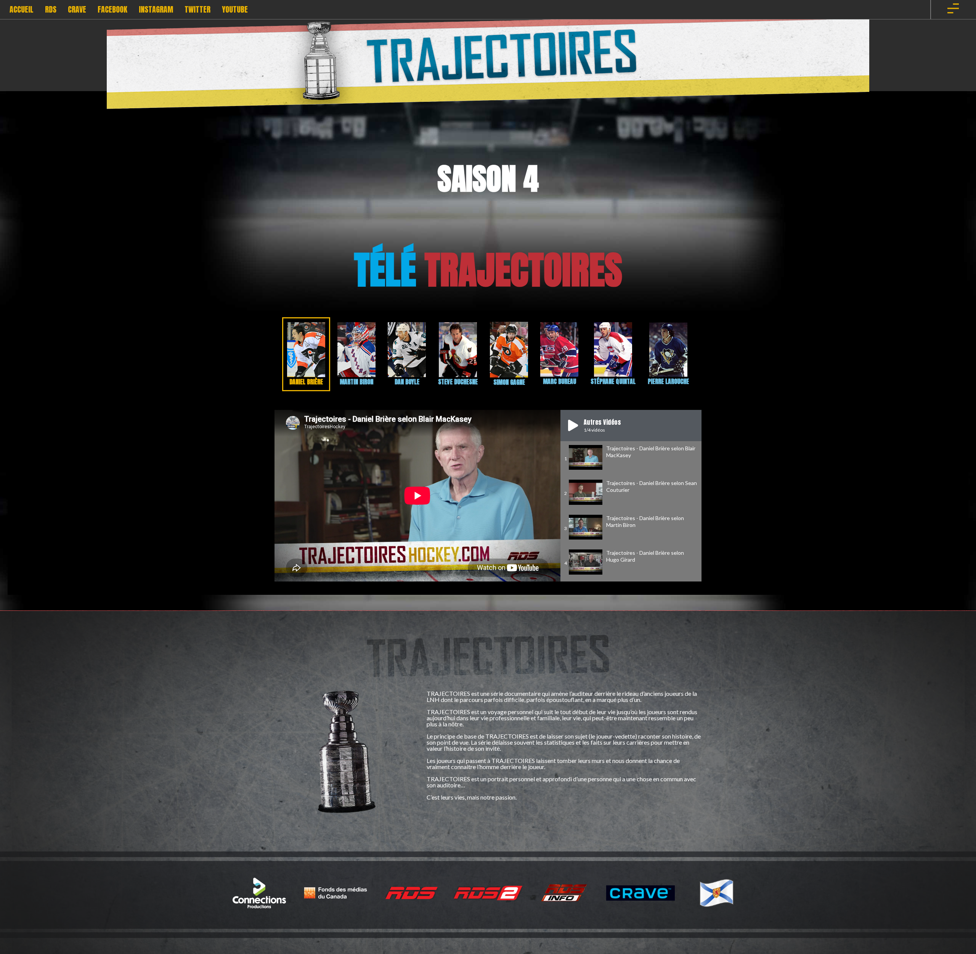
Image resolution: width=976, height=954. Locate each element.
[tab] (306, 354)
